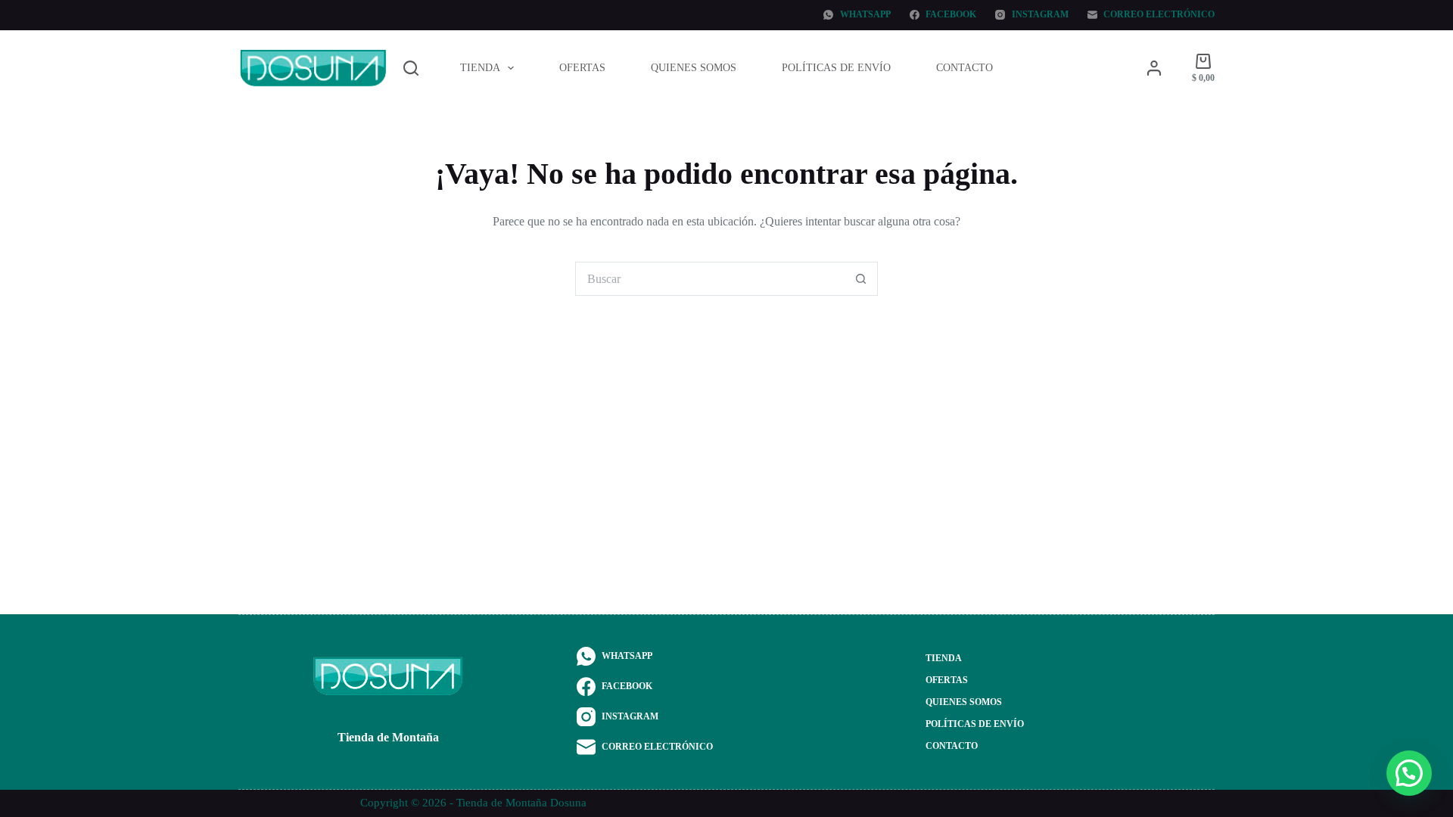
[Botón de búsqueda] (861, 279)
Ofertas (582, 67)
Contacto (964, 67)
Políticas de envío (836, 67)
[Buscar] (410, 68)
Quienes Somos (693, 67)
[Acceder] (1154, 68)
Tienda (480, 67)
